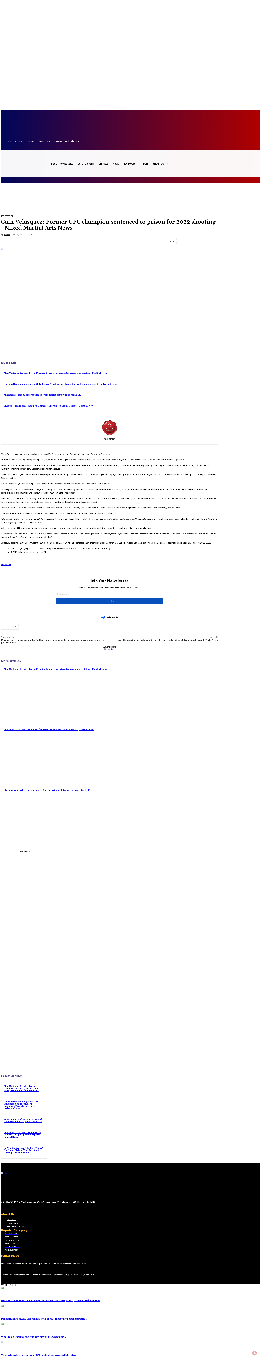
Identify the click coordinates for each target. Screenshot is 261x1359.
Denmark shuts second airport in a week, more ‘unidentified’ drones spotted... (44, 1318)
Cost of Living (7, 216)
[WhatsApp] (213, 241)
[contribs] (109, 427)
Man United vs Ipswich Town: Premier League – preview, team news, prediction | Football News (55, 373)
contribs (7, 234)
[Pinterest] (203, 241)
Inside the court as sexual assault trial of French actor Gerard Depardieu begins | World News (167, 640)
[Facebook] (183, 241)
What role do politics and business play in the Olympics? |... (34, 1336)
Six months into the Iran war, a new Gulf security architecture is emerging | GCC (47, 790)
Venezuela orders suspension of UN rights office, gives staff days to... (38, 1354)
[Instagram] (7, 1207)
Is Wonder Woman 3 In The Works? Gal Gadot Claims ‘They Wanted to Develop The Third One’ (23, 1150)
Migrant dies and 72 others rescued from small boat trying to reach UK (42, 395)
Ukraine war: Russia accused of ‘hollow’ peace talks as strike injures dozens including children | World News (52, 641)
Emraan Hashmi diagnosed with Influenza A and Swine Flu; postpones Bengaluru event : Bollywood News (60, 384)
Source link (6, 564)
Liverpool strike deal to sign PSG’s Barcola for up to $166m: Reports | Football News (49, 406)
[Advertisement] (24, 962)
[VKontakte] (17, 1207)
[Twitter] (193, 241)
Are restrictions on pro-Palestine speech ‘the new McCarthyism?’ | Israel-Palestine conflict (50, 1300)
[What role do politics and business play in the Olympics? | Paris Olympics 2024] (8, 1331)
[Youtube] (22, 1207)
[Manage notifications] (254, 1353)
